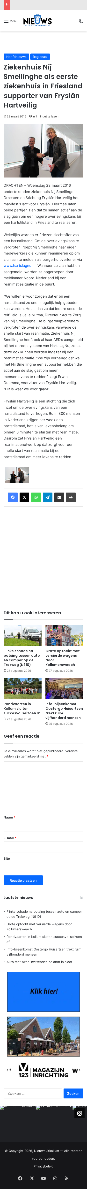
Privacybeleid (43, 1166)
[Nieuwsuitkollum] (37, 20)
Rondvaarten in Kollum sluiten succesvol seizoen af (22, 709)
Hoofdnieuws (16, 57)
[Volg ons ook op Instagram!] (79, 1113)
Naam (9, 817)
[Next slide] (79, 1070)
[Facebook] (13, 497)
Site (7, 858)
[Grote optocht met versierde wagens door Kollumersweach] (64, 635)
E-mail (10, 838)
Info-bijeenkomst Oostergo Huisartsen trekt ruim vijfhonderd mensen (64, 711)
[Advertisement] (45, 42)
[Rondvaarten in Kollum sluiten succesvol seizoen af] (23, 689)
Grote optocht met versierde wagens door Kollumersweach (62, 658)
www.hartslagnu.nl (20, 265)
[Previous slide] (7, 1070)
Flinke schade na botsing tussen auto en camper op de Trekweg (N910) (22, 658)
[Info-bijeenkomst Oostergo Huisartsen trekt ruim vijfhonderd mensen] (64, 689)
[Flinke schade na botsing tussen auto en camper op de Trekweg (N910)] (23, 635)
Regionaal (40, 57)
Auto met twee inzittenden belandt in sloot (39, 962)
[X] (24, 497)
